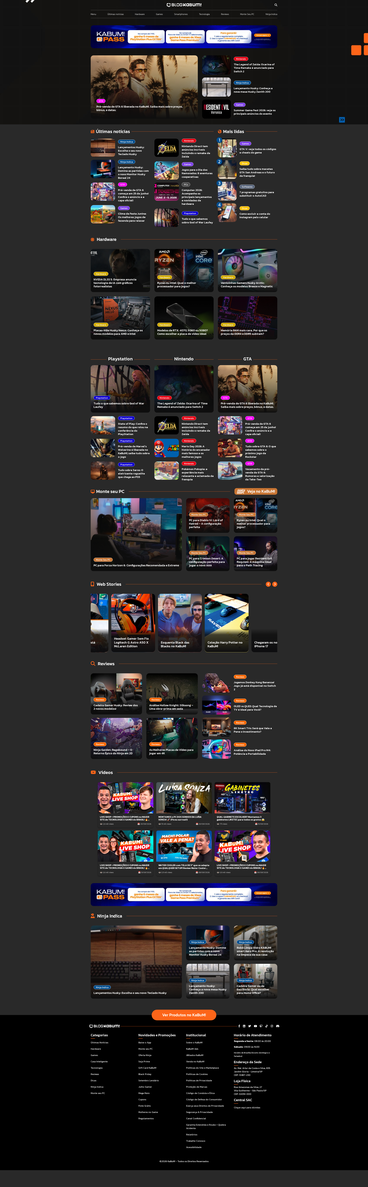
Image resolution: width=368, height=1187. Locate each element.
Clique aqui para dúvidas (247, 1107)
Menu (93, 14)
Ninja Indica (271, 14)
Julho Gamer (145, 1086)
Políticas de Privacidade (199, 1080)
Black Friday (145, 1074)
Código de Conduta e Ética (200, 1093)
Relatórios (191, 1134)
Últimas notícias (116, 14)
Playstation (190, 213)
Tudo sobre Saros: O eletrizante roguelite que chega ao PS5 (131, 473)
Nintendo (241, 59)
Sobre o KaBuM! (194, 1042)
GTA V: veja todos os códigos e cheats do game (257, 151)
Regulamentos (146, 1118)
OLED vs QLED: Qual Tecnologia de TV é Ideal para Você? (255, 708)
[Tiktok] (266, 1026)
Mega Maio (144, 1093)
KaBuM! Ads (192, 1049)
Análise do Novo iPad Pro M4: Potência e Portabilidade (252, 752)
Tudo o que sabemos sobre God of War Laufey (197, 220)
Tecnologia (204, 14)
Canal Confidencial (196, 1118)
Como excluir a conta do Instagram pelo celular (254, 215)
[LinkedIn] (244, 1026)
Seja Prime (144, 1061)
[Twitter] (249, 1026)
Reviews (225, 14)
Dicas (244, 163)
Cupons (142, 1099)
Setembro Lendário (148, 1080)
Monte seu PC (98, 1093)
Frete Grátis (144, 1105)
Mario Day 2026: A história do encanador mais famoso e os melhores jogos (196, 451)
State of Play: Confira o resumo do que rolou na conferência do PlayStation (133, 429)
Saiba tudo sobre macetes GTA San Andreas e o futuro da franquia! (257, 172)
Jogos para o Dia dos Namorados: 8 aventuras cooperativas (197, 173)
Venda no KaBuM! (195, 1061)
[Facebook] (239, 1026)
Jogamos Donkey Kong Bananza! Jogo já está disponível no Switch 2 (255, 685)
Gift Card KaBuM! (147, 1068)
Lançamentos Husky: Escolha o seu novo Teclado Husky (131, 150)
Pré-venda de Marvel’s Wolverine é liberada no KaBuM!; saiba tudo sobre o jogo (134, 451)
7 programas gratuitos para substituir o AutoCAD (256, 194)
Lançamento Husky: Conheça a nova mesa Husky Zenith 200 (253, 90)
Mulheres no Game (148, 1112)
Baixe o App (144, 1042)
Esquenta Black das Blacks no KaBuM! (249, 644)
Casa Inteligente (99, 1061)
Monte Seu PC (247, 14)
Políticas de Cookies (197, 1074)
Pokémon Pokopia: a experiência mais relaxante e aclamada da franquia (198, 474)
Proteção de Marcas (196, 1086)
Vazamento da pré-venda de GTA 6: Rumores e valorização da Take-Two (259, 474)
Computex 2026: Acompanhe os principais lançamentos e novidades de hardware (197, 197)
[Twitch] (261, 1026)
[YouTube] (255, 1026)
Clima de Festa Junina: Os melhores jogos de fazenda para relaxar (132, 217)
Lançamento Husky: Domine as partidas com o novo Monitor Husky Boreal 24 (133, 172)
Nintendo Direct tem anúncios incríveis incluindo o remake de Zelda (196, 151)
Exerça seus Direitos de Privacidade (205, 1105)
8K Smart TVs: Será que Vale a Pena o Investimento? (253, 730)
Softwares (247, 186)
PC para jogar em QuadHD (113, 646)
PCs (186, 184)
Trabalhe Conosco (195, 1141)
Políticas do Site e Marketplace (202, 1068)
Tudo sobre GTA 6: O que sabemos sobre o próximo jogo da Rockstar (260, 451)
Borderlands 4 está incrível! (155, 644)
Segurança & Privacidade (199, 1112)
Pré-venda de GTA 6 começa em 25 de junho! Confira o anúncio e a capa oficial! (133, 195)
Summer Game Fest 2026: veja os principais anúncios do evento (255, 112)
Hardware (140, 14)
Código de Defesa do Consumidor (204, 1099)
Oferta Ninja (144, 1055)
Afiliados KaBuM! (194, 1055)
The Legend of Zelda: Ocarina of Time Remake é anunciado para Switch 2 (254, 67)
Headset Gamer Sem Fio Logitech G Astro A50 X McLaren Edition (205, 642)
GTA (122, 184)
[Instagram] (272, 1026)
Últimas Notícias (99, 1042)
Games (159, 14)
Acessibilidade (194, 1147)
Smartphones (181, 14)
